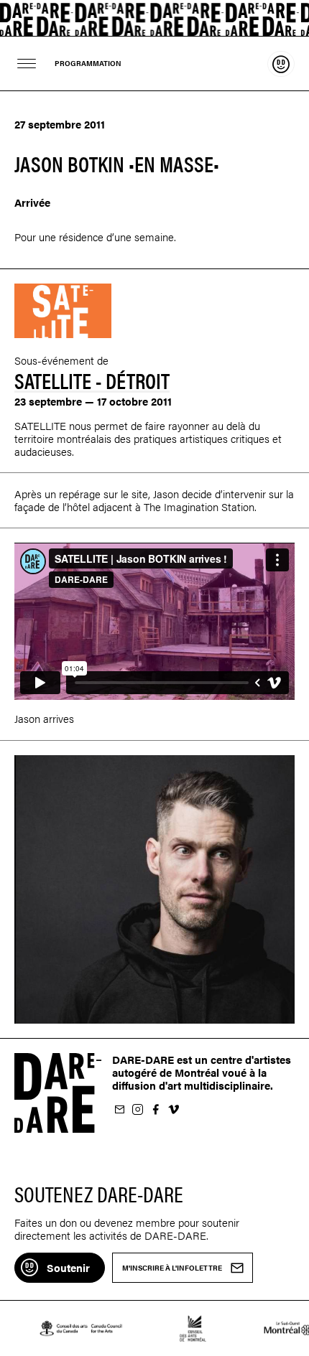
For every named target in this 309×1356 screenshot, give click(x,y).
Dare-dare (154, 18)
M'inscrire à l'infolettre (119, 1110)
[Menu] (27, 63)
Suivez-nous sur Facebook (155, 1110)
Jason (166, 493)
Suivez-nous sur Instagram (137, 1110)
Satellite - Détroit (92, 380)
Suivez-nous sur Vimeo (173, 1110)
